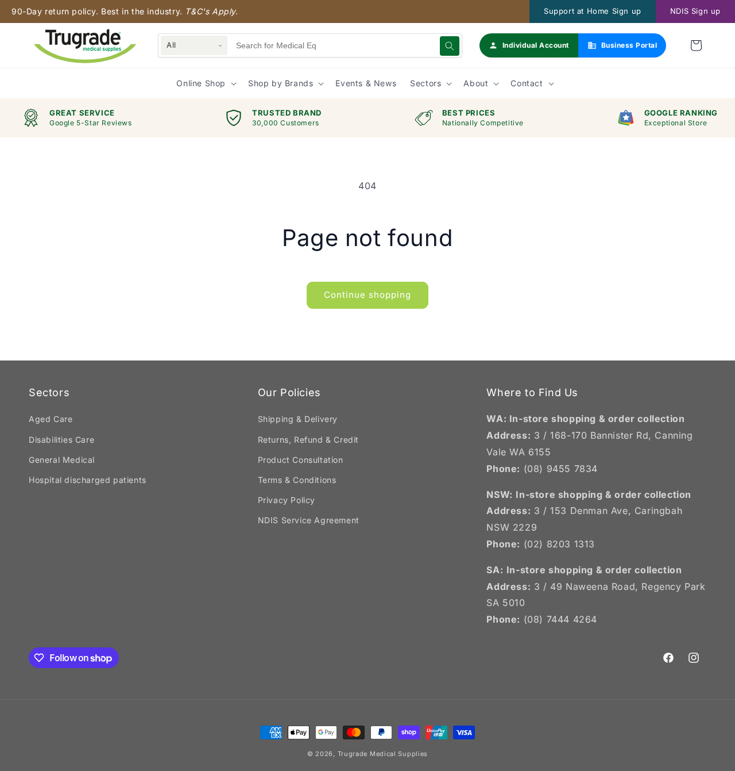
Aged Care (50, 419)
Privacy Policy (286, 500)
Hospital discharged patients (87, 480)
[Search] (449, 46)
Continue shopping (367, 294)
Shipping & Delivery (298, 419)
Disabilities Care (61, 439)
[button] (696, 45)
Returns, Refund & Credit (308, 439)
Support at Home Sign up (592, 11)
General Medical (62, 460)
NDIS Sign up (695, 11)
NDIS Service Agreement (308, 520)
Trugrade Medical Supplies (383, 754)
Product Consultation (300, 460)
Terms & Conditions (297, 480)
